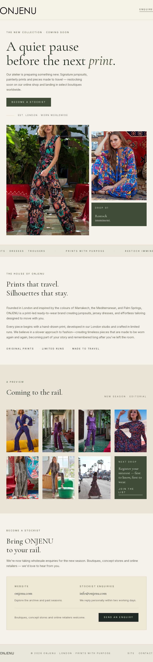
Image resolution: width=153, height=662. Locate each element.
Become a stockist (29, 102)
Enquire (146, 9)
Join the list (126, 490)
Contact (146, 653)
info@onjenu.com (93, 593)
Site (131, 653)
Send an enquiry (118, 617)
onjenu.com (23, 593)
